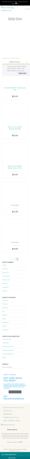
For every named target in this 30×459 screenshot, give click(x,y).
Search (26, 367)
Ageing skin (5, 343)
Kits (3, 311)
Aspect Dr (5, 268)
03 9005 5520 (8, 411)
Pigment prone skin (7, 346)
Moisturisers (5, 322)
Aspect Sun (5, 272)
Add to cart (11, 81)
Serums (4, 326)
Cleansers (5, 304)
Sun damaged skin (7, 354)
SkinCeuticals (6, 280)
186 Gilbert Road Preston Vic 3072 (13, 407)
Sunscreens (5, 329)
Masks (4, 318)
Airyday (4, 265)
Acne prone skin (6, 339)
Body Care (5, 300)
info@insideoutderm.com (11, 417)
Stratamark (5, 287)
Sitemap (18, 451)
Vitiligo (4, 357)
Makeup (4, 315)
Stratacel (4, 283)
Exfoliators (5, 307)
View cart (22, 73)
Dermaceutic (6, 276)
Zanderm (5, 291)
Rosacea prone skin (7, 350)
